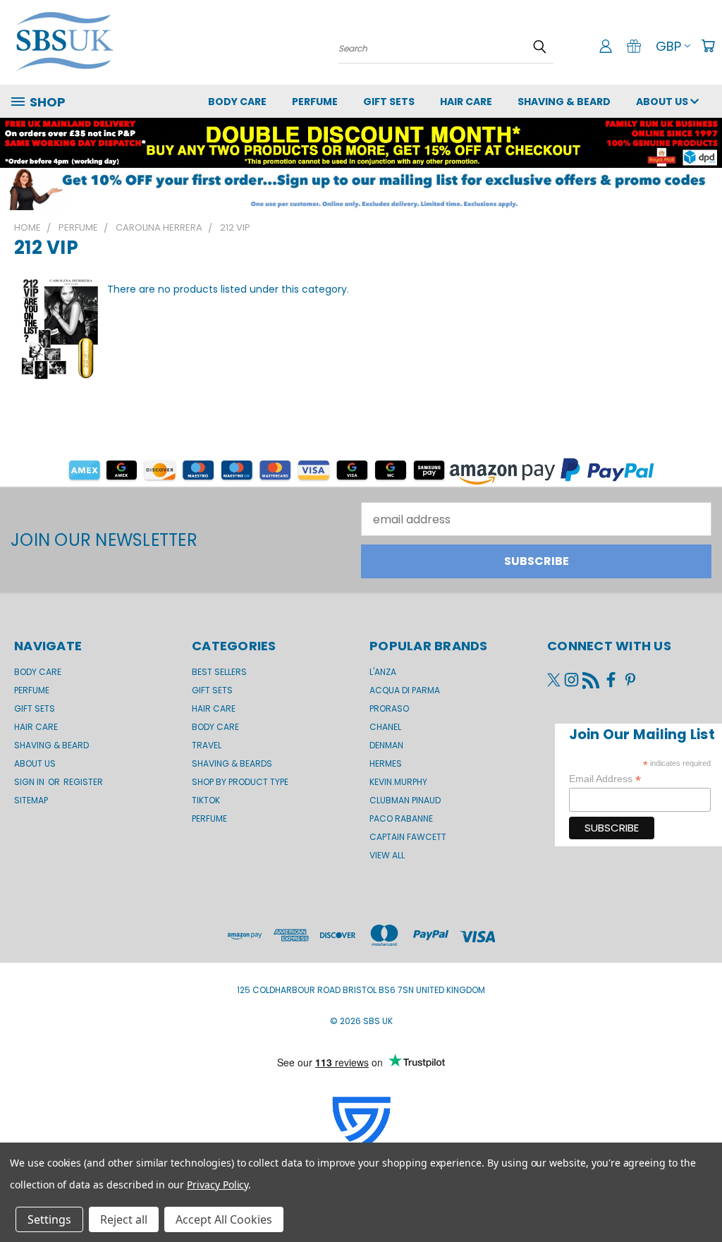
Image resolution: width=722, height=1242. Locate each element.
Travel (206, 745)
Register (83, 782)
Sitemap (31, 800)
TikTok (206, 800)
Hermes (385, 763)
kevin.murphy (398, 782)
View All (387, 855)
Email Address (605, 779)
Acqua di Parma (404, 690)
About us (663, 102)
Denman (386, 745)
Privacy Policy (217, 1184)
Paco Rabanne (401, 818)
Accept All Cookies (224, 1219)
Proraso (389, 708)
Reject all (123, 1219)
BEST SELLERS (219, 672)
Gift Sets (212, 690)
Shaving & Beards (232, 763)
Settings (49, 1219)
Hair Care (466, 102)
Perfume (315, 102)
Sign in (30, 782)
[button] (361, 189)
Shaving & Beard (564, 102)
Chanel (385, 727)
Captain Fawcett (407, 837)
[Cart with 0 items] (708, 46)
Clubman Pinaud (405, 800)
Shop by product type (240, 782)
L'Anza (382, 672)
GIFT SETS (389, 102)
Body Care (237, 102)
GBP (668, 46)
